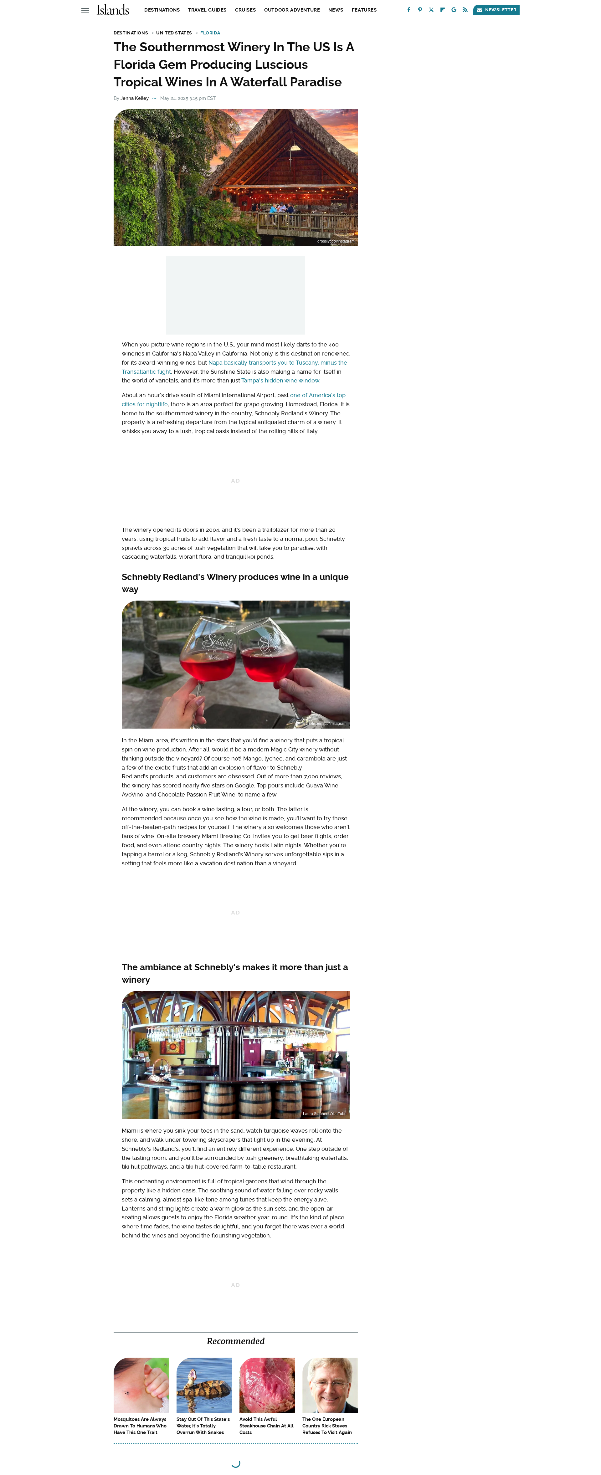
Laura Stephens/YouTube (325, 1114)
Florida (210, 32)
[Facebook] (409, 11)
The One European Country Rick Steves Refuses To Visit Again (327, 1425)
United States (174, 32)
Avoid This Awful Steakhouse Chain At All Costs (266, 1425)
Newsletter (500, 9)
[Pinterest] (420, 11)
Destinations (162, 10)
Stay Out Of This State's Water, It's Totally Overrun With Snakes (203, 1425)
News (335, 10)
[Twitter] (431, 11)
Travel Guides (207, 10)
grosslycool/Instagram (336, 241)
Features (364, 10)
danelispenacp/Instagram (325, 723)
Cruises (245, 10)
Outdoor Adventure (292, 10)
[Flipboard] (442, 11)
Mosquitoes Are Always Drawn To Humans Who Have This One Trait (140, 1425)
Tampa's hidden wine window (280, 380)
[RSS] (465, 11)
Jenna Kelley (135, 98)
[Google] (454, 11)
